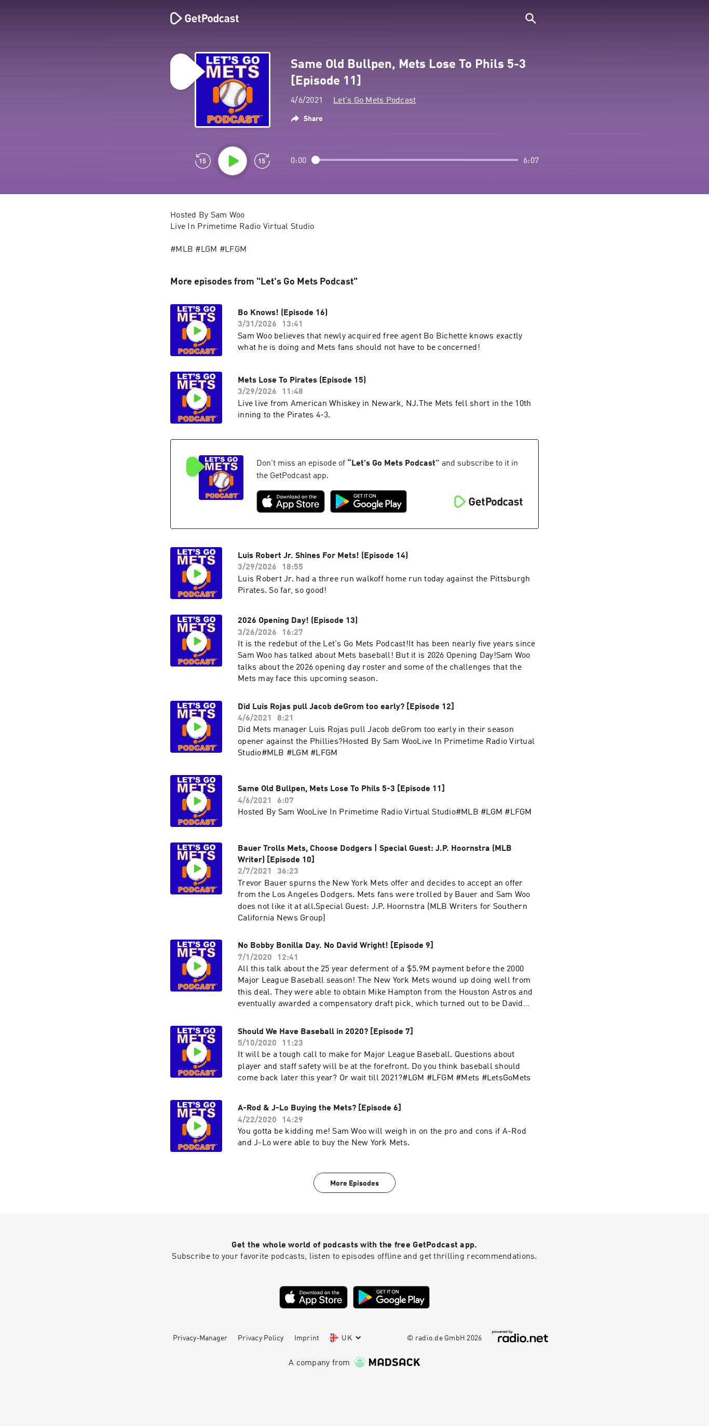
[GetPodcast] (197, 18)
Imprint (307, 1338)
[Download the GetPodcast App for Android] (368, 501)
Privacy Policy (261, 1338)
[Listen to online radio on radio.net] (520, 1336)
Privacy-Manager (200, 1338)
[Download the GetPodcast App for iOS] (290, 501)
